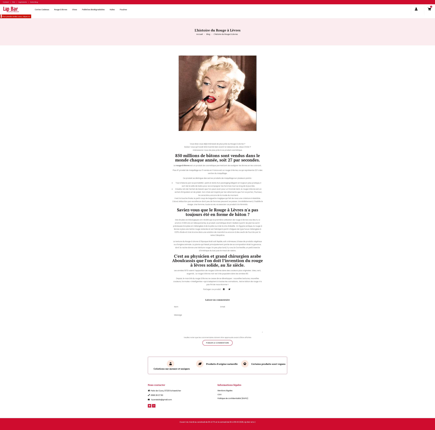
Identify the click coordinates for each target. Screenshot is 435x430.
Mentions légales (225, 390)
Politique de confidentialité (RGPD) (233, 398)
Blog (208, 34)
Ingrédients (22, 2)
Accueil (199, 34)
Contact (6, 2)
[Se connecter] (416, 9)
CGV (220, 394)
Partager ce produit (212, 289)
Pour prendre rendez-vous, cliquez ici (16, 16)
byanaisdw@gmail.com (161, 399)
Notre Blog (34, 2)
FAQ (13, 2)
